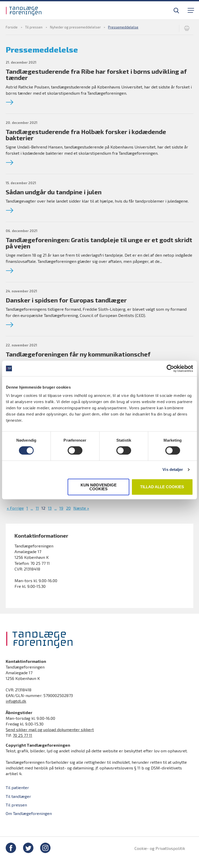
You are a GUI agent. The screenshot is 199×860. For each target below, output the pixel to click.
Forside (12, 27)
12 (43, 508)
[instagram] (45, 848)
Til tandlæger (20, 8)
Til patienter (17, 787)
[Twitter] (28, 848)
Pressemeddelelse (123, 27)
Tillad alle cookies (162, 487)
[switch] (75, 450)
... (32, 508)
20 (68, 508)
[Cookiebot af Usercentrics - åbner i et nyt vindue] (170, 368)
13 (50, 508)
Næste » (81, 508)
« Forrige (15, 508)
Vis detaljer (172, 469)
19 (61, 508)
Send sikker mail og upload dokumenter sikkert (50, 729)
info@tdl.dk (16, 701)
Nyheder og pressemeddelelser (75, 27)
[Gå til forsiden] (30, 11)
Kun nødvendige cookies (99, 487)
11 (37, 508)
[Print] (186, 28)
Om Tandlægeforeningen (29, 813)
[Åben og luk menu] (190, 10)
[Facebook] (11, 848)
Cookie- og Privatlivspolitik (159, 848)
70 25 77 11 (22, 735)
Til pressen (33, 27)
